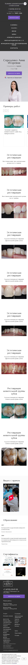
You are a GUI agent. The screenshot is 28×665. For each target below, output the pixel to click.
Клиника (13, 25)
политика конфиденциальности (10, 650)
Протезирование (7, 629)
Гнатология (6, 630)
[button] (14, 17)
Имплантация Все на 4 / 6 (14, 40)
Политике (14, 663)
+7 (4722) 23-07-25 (10, 589)
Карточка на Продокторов (14, 77)
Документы (17, 624)
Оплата (16, 622)
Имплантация (6, 627)
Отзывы (17, 635)
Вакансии (17, 620)
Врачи (14, 31)
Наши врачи (18, 633)
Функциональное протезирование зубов (14, 44)
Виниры (5, 632)
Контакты (14, 48)
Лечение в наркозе (14, 37)
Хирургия (5, 625)
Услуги (13, 28)
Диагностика (6, 619)
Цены (14, 34)
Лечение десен (6, 624)
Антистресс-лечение (8, 616)
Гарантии (17, 619)
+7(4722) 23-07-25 (14, 9)
